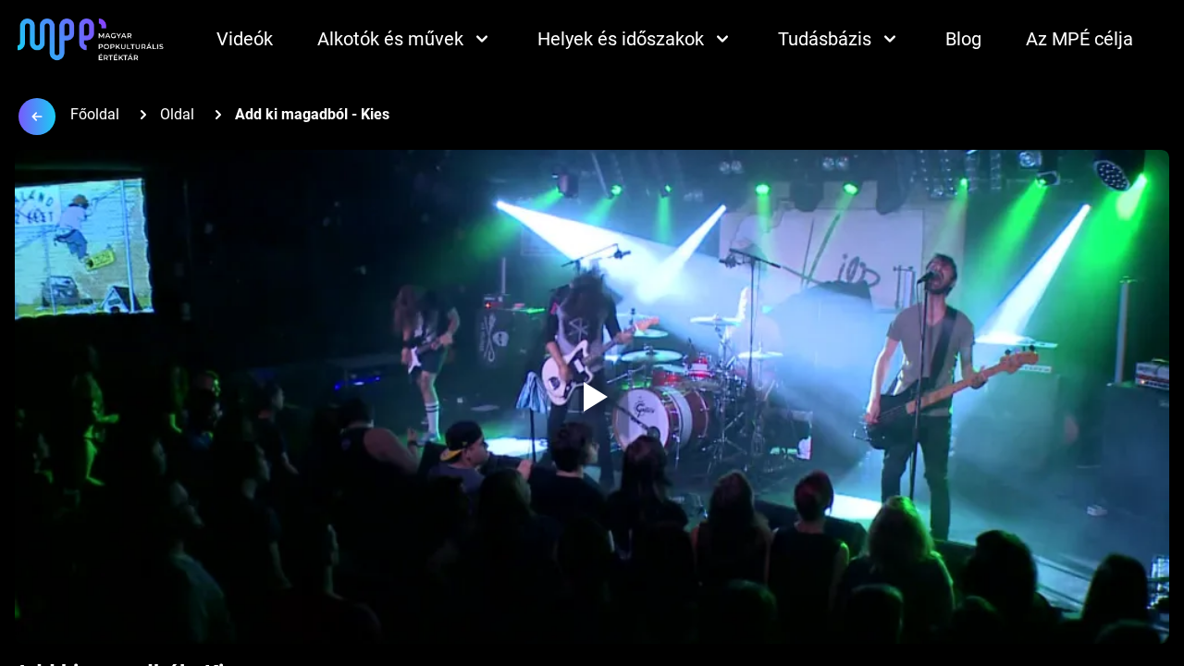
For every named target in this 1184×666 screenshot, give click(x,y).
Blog (963, 39)
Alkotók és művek (390, 39)
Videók (244, 39)
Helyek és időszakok (620, 39)
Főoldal (94, 114)
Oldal (177, 114)
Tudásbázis (824, 39)
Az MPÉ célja (1079, 39)
